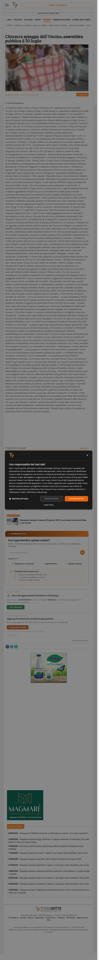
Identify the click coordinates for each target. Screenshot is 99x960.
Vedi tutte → (83, 448)
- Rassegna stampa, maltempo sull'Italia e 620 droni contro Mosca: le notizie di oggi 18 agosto (49, 872)
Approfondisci (51, 563)
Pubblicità (61, 917)
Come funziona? (12, 635)
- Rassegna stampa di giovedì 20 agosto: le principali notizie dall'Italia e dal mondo (48, 877)
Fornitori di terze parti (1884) (76, 477)
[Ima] (49, 668)
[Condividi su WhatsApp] (16, 646)
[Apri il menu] (7, 5)
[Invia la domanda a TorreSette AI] (82, 552)
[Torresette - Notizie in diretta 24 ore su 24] (49, 909)
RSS (48, 920)
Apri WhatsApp (16, 607)
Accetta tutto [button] (76, 498)
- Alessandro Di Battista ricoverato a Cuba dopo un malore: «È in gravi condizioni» (48, 833)
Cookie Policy (51, 917)
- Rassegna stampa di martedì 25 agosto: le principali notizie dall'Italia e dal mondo (48, 883)
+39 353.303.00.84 (24, 600)
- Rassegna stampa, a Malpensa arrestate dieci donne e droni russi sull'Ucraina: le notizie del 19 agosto (48, 891)
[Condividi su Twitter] (12, 646)
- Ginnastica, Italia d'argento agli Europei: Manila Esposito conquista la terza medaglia (45, 847)
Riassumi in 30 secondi (24, 563)
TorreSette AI (13, 917)
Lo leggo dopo (82, 95)
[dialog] (48, 480)
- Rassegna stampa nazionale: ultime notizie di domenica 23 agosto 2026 (44, 859)
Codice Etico (39, 917)
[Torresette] (15, 5)
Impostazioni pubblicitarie (28, 489)
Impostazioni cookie (17, 492)
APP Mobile (70, 917)
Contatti (23, 917)
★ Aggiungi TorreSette (17, 627)
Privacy (30, 917)
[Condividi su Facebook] (7, 646)
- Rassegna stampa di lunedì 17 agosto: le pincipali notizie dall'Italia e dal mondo (48, 853)
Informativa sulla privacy (37, 492)
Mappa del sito (82, 917)
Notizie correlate (75, 563)
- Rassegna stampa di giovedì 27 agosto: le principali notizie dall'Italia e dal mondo (48, 865)
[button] (18, 498)
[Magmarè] (25, 805)
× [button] (87, 455)
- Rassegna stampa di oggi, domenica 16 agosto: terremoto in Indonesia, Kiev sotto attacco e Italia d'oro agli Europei (48, 840)
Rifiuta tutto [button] (51, 498)
